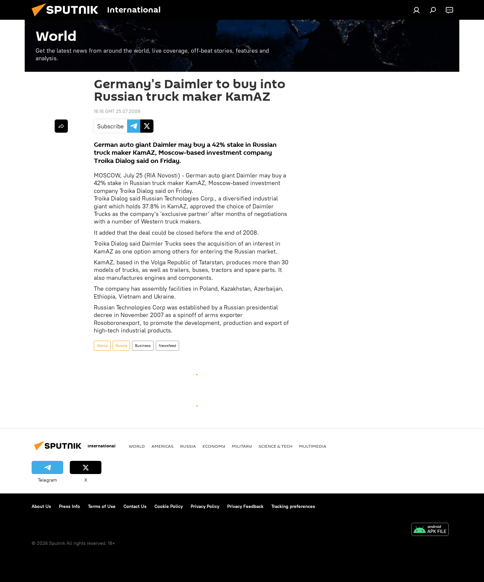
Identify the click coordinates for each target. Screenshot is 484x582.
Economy (213, 446)
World (102, 345)
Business (143, 345)
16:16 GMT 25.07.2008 (117, 111)
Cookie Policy (168, 506)
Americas (162, 446)
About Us (41, 506)
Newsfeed (167, 345)
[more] (61, 126)
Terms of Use (102, 506)
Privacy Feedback (245, 506)
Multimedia (312, 446)
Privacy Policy (205, 506)
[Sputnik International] (67, 18)
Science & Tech (275, 446)
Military (242, 446)
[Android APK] (430, 530)
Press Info (69, 506)
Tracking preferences (293, 506)
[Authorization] (416, 9)
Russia (121, 345)
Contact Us (135, 506)
